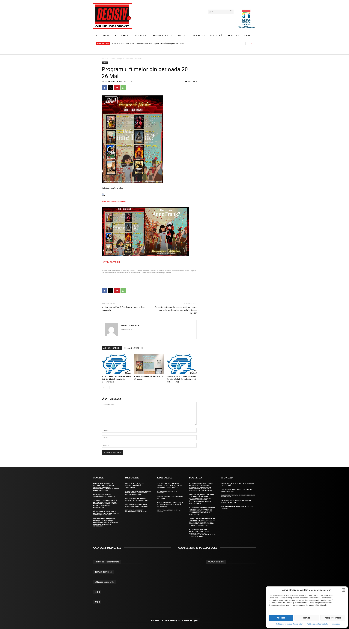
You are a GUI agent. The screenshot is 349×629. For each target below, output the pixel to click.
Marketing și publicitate (197, 547)
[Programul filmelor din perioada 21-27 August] (149, 364)
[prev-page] (103, 387)
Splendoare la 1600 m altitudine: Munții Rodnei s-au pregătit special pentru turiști (138, 492)
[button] (343, 590)
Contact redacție (107, 547)
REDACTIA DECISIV (115, 81)
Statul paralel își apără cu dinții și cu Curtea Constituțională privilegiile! (170, 504)
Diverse (112, 59)
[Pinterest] (117, 87)
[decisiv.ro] (112, 16)
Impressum (336, 624)
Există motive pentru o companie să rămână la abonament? (134, 485)
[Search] (231, 12)
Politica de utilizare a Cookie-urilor (289, 624)
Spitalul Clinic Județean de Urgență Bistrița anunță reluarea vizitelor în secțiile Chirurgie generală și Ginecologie (105, 522)
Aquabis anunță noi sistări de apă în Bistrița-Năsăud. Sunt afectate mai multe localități (181, 379)
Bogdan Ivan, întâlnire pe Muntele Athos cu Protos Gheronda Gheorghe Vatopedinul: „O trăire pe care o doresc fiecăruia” (106, 487)
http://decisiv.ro (126, 330)
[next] (251, 43)
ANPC (97, 602)
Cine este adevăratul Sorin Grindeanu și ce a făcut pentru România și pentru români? (169, 485)
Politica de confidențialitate (317, 624)
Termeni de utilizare (103, 572)
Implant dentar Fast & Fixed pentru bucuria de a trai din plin (123, 308)
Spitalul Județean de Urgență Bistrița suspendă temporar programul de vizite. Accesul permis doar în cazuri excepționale (105, 504)
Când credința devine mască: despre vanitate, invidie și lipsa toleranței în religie (105, 513)
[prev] (247, 43)
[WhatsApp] (123, 87)
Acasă (104, 59)
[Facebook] (104, 87)
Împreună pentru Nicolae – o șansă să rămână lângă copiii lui (106, 495)
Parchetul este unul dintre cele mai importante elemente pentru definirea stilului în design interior (176, 310)
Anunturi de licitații (216, 562)
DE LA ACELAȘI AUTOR (133, 348)
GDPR (97, 592)
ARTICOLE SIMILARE (112, 348)
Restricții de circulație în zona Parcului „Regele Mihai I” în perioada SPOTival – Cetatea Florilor (153, 43)
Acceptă (281, 617)
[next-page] (107, 387)
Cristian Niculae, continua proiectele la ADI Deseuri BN (136, 505)
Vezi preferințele (332, 617)
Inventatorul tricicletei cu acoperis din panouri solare (136, 499)
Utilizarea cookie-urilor (104, 582)
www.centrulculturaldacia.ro (114, 201)
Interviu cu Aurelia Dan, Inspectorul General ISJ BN (136, 511)
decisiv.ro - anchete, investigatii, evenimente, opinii (174, 620)
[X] (110, 87)
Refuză (306, 617)
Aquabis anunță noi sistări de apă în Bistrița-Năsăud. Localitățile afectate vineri (116, 379)
